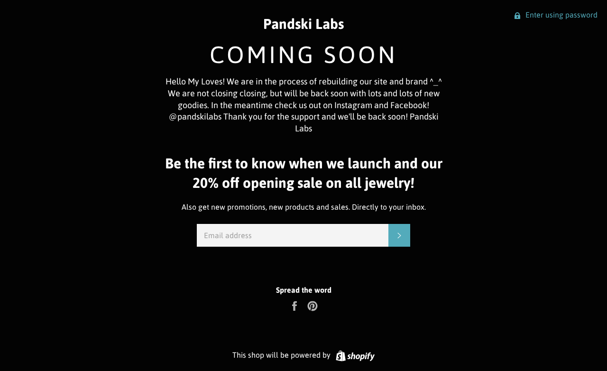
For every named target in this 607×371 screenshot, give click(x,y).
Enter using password (561, 14)
